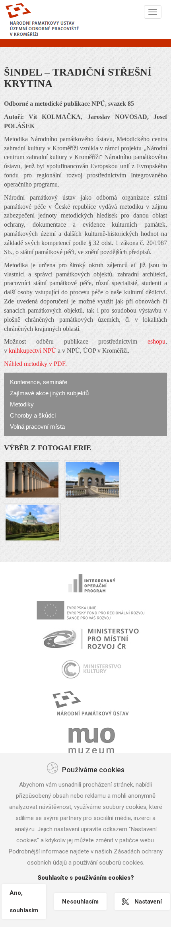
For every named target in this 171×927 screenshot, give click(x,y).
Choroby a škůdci (33, 415)
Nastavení (148, 901)
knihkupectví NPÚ (32, 350)
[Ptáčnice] (92, 478)
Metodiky (22, 404)
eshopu (156, 341)
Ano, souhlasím (24, 901)
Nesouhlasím (80, 901)
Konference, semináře (38, 382)
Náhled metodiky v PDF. (35, 363)
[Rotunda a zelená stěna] (32, 521)
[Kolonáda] (32, 478)
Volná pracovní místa (37, 426)
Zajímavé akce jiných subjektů (49, 393)
